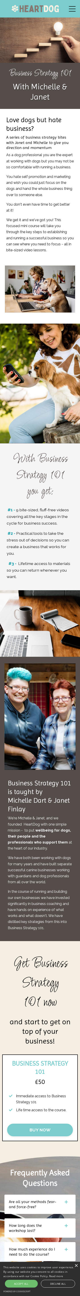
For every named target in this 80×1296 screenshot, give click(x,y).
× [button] (76, 1265)
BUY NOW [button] (40, 1129)
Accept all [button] (21, 1283)
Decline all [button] (58, 1283)
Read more (56, 1276)
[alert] (40, 1279)
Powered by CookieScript (16, 1291)
